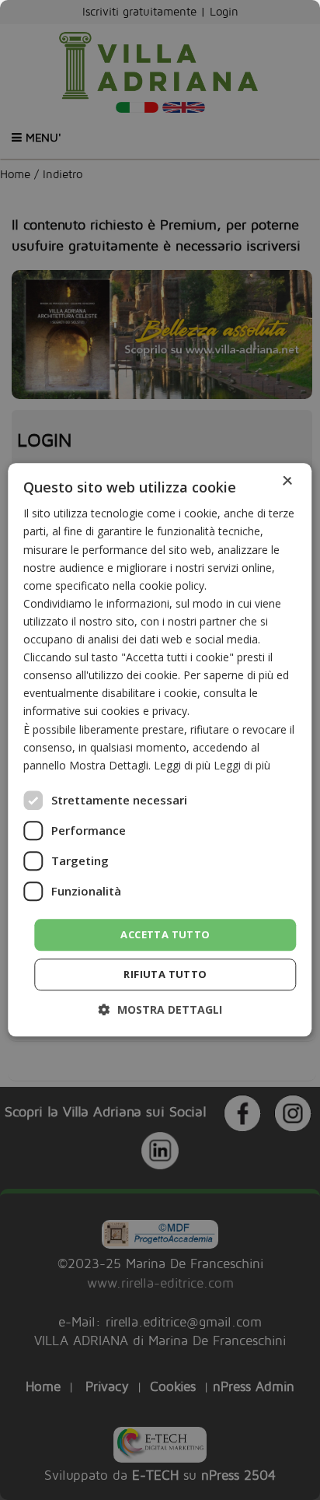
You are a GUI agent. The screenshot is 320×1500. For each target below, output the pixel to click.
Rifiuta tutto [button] (165, 975)
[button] (160, 1010)
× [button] (287, 481)
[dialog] (160, 750)
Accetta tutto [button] (165, 934)
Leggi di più (242, 765)
